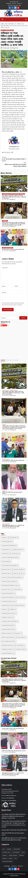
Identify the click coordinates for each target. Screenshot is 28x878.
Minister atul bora (7, 633)
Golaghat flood (6, 589)
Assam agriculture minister (9, 545)
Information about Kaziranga (14, 5)
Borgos (15, 573)
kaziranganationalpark (8, 625)
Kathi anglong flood (18, 605)
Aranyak (4, 537)
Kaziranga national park (8, 629)
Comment (5, 267)
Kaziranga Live (14, 48)
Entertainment (16, 852)
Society (10, 858)
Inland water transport (8, 593)
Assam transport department (10, 565)
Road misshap (20, 645)
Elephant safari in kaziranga (9, 581)
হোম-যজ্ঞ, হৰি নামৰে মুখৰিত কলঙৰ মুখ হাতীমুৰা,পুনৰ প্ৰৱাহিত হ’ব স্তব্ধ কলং (14, 159)
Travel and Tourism (7, 861)
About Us (14, 3)
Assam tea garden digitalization (10, 557)
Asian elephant (13, 537)
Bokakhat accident (19, 569)
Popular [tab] (8, 360)
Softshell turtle (21, 649)
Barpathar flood (6, 569)
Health (4, 247)
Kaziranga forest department (10, 621)
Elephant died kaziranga (15, 577)
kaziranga (12, 609)
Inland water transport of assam (11, 597)
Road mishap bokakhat (8, 645)
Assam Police (16, 553)
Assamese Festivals (17, 549)
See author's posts (14, 149)
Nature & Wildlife (4, 30)
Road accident (21, 637)
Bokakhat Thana (6, 573)
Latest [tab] (3, 360)
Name (4, 286)
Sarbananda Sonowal (8, 649)
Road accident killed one (8, 641)
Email (17, 286)
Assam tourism (6, 561)
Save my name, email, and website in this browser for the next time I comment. (13, 303)
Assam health (6, 553)
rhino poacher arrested (8, 637)
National (5, 194)
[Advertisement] (14, 343)
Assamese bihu (6, 549)
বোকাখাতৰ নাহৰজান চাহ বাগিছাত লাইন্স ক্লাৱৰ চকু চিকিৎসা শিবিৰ (13, 249)
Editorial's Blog (6, 852)
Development (17, 849)
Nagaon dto (18, 633)
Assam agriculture (7, 541)
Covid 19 (4, 577)
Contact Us (19, 3)
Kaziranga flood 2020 (8, 617)
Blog (3, 849)
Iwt (23, 597)
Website (22, 874)
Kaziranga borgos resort (9, 613)
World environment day (8, 653)
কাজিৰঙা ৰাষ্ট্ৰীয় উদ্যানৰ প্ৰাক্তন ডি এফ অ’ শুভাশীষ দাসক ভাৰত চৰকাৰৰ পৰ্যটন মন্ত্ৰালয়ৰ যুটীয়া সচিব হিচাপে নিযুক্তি (13, 526)
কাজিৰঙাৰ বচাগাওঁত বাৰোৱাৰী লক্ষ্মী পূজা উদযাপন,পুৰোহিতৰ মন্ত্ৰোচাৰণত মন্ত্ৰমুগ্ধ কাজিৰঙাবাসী (15, 164)
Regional (11, 30)
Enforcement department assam (10, 585)
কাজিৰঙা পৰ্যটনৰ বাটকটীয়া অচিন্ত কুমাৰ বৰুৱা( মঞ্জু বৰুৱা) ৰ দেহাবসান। (14, 750)
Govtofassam (17, 589)
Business (9, 849)
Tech (16, 858)
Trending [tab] (15, 360)
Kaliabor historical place (9, 601)
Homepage (8, 3)
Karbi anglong (6, 605)
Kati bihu (4, 609)
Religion (4, 858)
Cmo (22, 573)
